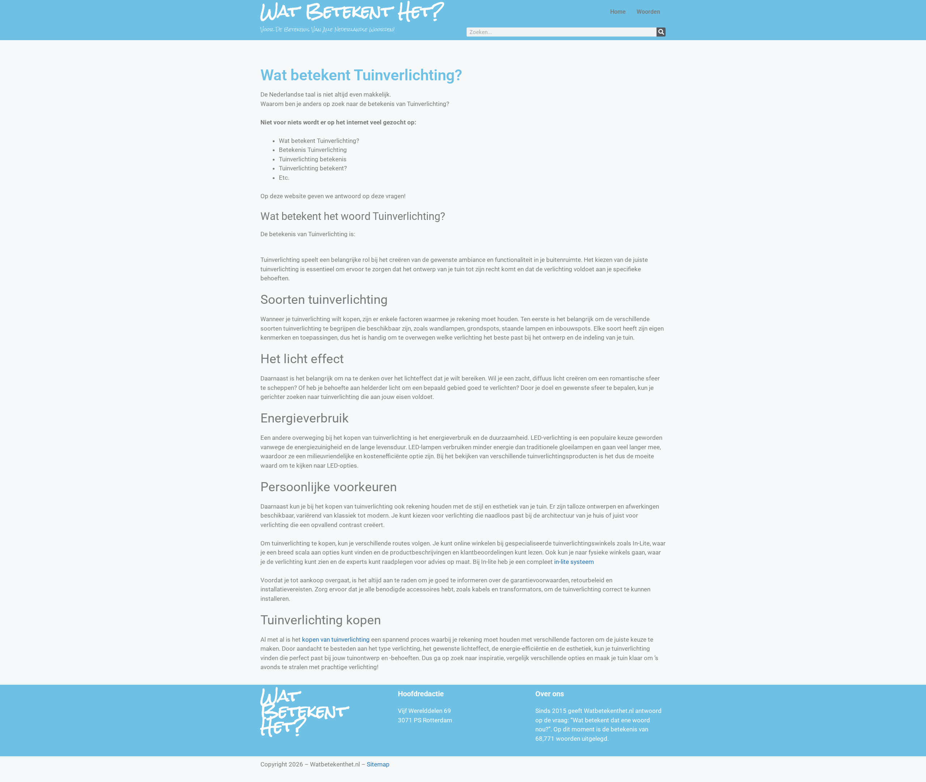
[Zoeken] (661, 32)
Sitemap (378, 764)
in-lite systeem (574, 561)
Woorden (648, 11)
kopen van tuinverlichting (336, 639)
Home (618, 11)
